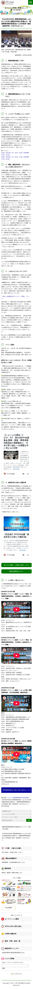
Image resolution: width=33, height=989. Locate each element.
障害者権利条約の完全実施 (20, 797)
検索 (29, 820)
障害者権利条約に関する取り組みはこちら (16, 790)
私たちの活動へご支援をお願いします (16, 565)
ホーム (10, 797)
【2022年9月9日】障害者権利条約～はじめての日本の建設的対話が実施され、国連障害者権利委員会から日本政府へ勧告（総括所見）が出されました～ (16, 837)
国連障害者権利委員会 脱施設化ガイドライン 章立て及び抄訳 (16, 828)
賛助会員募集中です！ (16, 571)
